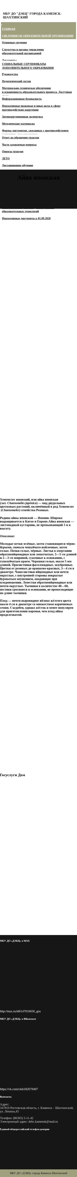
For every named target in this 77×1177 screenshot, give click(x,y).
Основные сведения (14, 42)
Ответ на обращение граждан (20, 137)
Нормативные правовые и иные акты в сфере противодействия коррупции (31, 107)
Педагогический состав (16, 81)
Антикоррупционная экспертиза (22, 116)
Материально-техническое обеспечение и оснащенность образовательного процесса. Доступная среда (37, 92)
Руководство (10, 74)
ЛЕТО (6, 158)
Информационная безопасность (22, 98)
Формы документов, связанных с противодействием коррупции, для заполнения (35, 132)
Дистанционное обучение (17, 165)
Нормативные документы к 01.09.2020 (26, 218)
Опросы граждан (12, 151)
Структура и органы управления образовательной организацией (23, 51)
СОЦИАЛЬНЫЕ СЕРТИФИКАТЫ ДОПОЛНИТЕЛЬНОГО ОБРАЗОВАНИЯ (28, 66)
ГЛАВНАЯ (8, 29)
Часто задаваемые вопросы (19, 144)
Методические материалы (18, 123)
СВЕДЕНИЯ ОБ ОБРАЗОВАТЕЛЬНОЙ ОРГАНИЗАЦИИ (37, 35)
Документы (9, 60)
